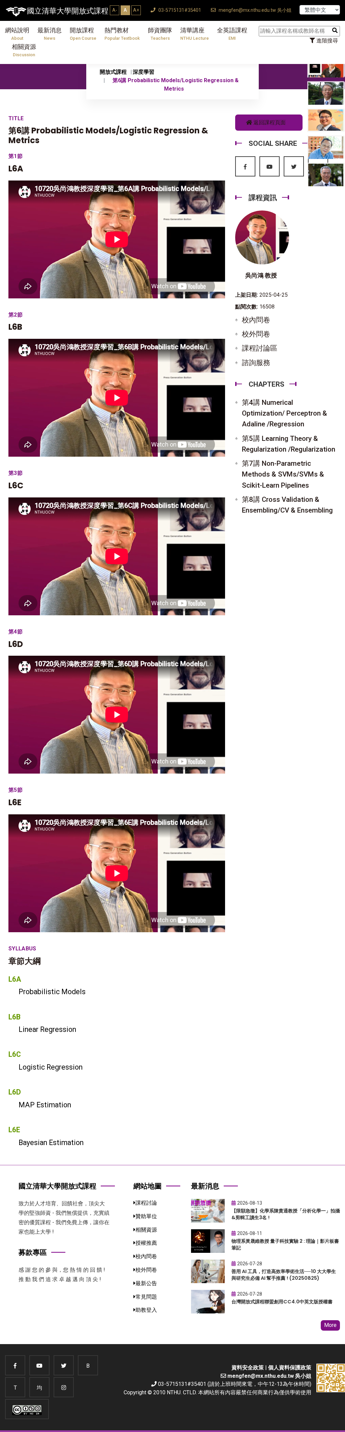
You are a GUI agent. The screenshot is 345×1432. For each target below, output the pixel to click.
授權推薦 (146, 1243)
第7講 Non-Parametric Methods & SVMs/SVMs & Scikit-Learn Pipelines (283, 474)
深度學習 (143, 72)
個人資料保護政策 (289, 1367)
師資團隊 (160, 34)
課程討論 (146, 1203)
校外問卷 (256, 334)
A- (114, 10)
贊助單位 (146, 1216)
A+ (136, 10)
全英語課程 (232, 34)
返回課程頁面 (269, 122)
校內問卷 (256, 320)
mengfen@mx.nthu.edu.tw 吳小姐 (254, 10)
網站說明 (17, 34)
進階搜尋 (326, 40)
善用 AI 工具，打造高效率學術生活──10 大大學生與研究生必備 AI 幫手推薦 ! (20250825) (283, 1275)
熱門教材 (122, 34)
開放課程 (83, 34)
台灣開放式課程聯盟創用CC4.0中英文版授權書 (282, 1301)
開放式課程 (113, 72)
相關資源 (24, 50)
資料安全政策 (247, 1367)
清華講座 (194, 34)
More (330, 1325)
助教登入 (146, 1310)
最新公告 (146, 1283)
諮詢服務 (256, 363)
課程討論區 (259, 348)
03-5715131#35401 (179, 10)
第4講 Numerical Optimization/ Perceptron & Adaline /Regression (284, 413)
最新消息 (49, 34)
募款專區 (33, 1252)
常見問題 (146, 1297)
